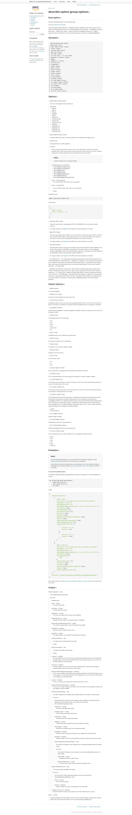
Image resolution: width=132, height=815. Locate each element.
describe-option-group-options (36, 16)
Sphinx (100, 812)
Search (42, 34)
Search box (32, 31)
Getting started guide (56, 461)
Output (32, 25)
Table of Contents (36, 13)
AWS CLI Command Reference (40, 1)
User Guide (62, 1)
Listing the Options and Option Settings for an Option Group (76, 581)
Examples (33, 23)
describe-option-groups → (95, 4)
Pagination (65, 228)
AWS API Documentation (59, 24)
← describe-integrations (81, 4)
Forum (68, 1)
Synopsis (33, 19)
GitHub (74, 1)
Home (55, 1)
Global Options (34, 22)
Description (33, 17)
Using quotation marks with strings (83, 466)
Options (33, 20)
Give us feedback (33, 46)
